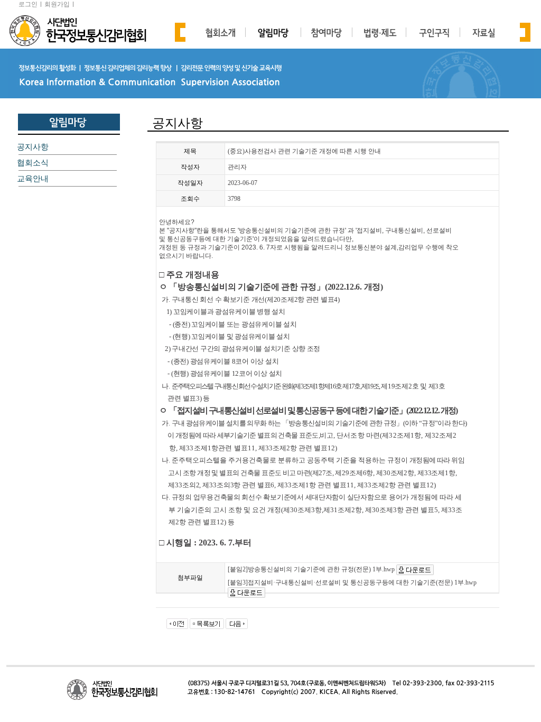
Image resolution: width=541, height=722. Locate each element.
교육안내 (33, 178)
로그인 (28, 4)
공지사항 (33, 147)
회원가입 (57, 4)
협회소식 (33, 163)
